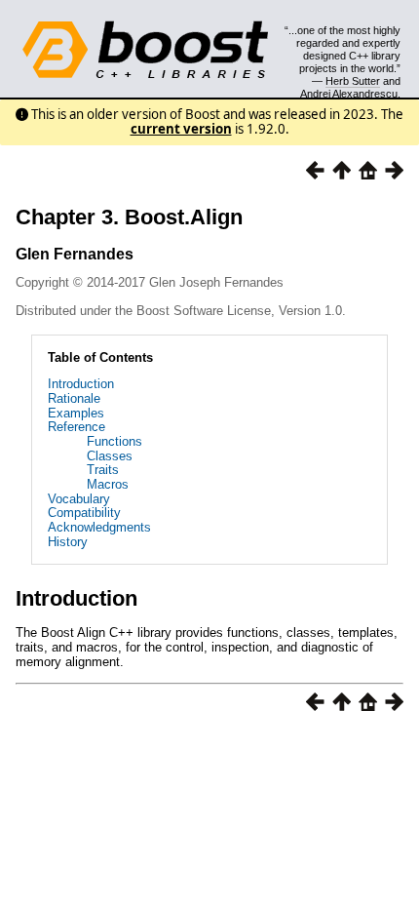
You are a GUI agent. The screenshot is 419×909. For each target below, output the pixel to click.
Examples (76, 413)
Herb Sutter (352, 81)
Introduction (81, 383)
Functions (114, 441)
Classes (110, 456)
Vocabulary (79, 499)
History (68, 541)
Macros (108, 484)
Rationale (74, 398)
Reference (76, 426)
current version (181, 129)
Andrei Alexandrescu (349, 93)
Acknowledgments (99, 527)
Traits (103, 469)
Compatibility (84, 512)
